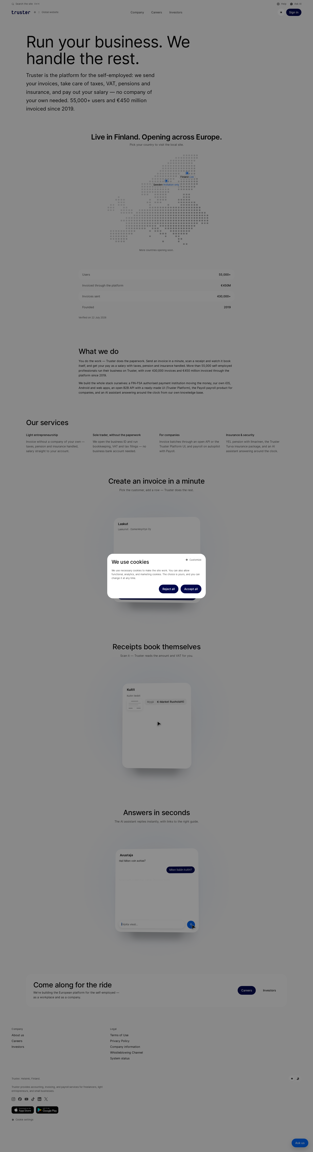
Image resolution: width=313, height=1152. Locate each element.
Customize (195, 559)
